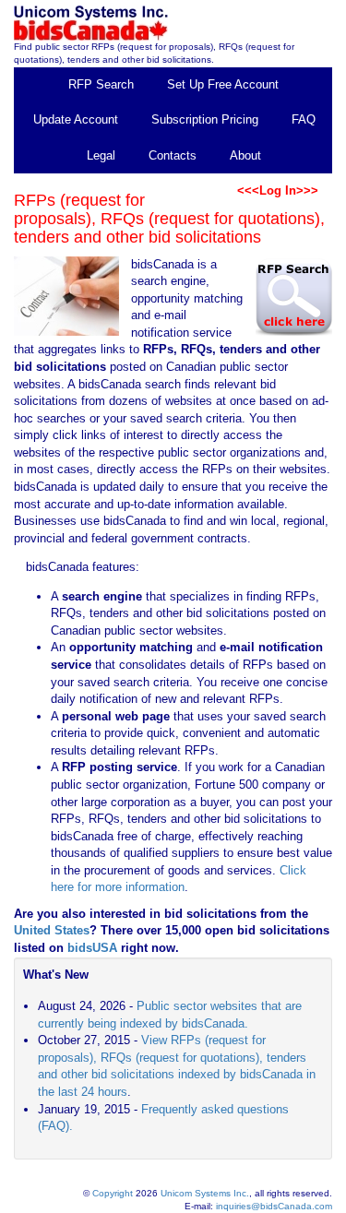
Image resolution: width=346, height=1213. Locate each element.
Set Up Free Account (223, 84)
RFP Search (101, 84)
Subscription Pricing (204, 119)
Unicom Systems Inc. (205, 1193)
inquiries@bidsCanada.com (274, 1206)
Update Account (75, 119)
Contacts (173, 155)
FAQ (304, 119)
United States (51, 930)
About (245, 155)
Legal (101, 155)
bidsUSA (92, 948)
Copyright (112, 1193)
